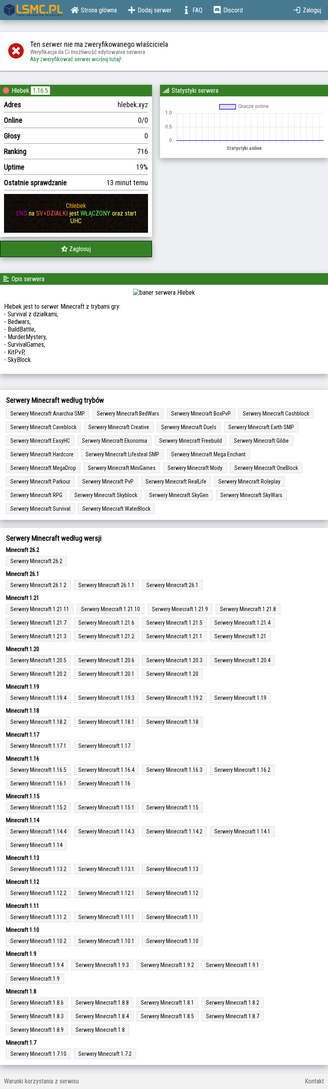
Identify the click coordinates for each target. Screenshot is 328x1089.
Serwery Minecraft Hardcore (42, 454)
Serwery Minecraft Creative (118, 427)
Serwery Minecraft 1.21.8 (248, 609)
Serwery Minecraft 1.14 (36, 845)
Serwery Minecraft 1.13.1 (106, 869)
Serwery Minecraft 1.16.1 (38, 783)
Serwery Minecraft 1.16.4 (106, 770)
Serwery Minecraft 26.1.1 (106, 585)
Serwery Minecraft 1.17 (104, 746)
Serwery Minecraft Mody (195, 468)
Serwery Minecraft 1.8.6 (37, 1002)
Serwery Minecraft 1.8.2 (232, 1002)
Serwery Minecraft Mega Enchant (208, 454)
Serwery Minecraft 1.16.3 (174, 770)
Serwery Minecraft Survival (40, 509)
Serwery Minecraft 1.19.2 (174, 698)
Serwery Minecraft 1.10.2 (38, 941)
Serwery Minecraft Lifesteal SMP (122, 454)
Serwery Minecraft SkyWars (251, 495)
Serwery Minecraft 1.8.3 (37, 1016)
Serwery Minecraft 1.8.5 (167, 1016)
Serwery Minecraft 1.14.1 (242, 831)
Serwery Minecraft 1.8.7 (232, 1016)
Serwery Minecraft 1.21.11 (39, 609)
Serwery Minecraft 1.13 (172, 869)
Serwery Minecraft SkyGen (178, 495)
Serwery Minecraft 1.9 (35, 978)
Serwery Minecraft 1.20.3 (174, 660)
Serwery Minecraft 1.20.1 (106, 674)
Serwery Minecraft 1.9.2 (167, 965)
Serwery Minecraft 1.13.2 (38, 869)
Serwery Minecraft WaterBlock (116, 509)
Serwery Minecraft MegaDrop (43, 468)
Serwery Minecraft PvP (108, 481)
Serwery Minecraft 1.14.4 (38, 831)
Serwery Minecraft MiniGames (122, 468)
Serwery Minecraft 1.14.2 (174, 831)
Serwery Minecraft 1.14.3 (106, 831)
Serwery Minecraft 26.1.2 (38, 585)
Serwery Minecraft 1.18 (172, 722)
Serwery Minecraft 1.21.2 (106, 636)
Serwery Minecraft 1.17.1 (38, 746)
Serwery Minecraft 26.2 (36, 561)
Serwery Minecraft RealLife (176, 481)
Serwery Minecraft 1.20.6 (106, 660)
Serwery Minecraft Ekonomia (114, 441)
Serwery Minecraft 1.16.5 (38, 770)
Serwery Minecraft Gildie (261, 441)
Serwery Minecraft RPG (36, 495)
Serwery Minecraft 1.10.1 (106, 941)
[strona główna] (33, 10)
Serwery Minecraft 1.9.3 (102, 965)
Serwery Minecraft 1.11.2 (38, 917)
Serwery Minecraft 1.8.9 (37, 1030)
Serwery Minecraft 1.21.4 (242, 622)
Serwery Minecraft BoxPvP (201, 413)
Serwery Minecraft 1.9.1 (232, 965)
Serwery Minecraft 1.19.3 (106, 698)
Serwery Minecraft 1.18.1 (106, 722)
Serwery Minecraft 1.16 (104, 783)
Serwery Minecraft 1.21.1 (174, 636)
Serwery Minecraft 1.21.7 (38, 622)
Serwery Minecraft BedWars (128, 413)
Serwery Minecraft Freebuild (190, 441)
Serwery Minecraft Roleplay (249, 481)
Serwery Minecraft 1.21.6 (106, 622)
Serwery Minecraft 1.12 (172, 893)
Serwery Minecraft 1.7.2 (105, 1054)
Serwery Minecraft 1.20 (172, 674)
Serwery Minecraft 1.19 (240, 698)
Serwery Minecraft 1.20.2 (38, 674)
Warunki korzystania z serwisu (41, 1081)
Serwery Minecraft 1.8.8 (102, 1002)
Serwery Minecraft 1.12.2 (38, 893)
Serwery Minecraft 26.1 (172, 585)
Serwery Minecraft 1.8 (100, 1030)
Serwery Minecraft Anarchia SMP (47, 413)
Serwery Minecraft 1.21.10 (110, 609)
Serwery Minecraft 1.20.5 (38, 660)
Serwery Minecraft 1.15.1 (106, 807)
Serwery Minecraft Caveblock (43, 427)
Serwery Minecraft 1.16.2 (242, 770)
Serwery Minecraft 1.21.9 (180, 609)
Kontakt (314, 1081)
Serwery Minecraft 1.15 (172, 807)
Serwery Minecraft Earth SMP (261, 427)
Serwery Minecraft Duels (188, 427)
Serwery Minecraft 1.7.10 (38, 1054)
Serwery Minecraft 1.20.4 (242, 660)
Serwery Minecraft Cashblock (276, 413)
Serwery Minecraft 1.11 (172, 917)
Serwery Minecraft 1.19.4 (38, 698)
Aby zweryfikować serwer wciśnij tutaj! (75, 59)
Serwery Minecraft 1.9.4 (37, 965)
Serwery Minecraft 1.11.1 (106, 917)
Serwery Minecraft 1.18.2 (38, 722)
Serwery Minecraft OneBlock (266, 468)
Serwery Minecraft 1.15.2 (38, 807)
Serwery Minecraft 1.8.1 (167, 1002)
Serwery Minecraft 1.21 (240, 636)
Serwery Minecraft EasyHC (40, 441)
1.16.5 (40, 90)
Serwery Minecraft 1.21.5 (174, 622)
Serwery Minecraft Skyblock (105, 495)
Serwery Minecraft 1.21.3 (38, 636)
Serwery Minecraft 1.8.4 (102, 1016)
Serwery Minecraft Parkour (40, 481)
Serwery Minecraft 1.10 (172, 941)
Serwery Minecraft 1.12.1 (106, 893)
